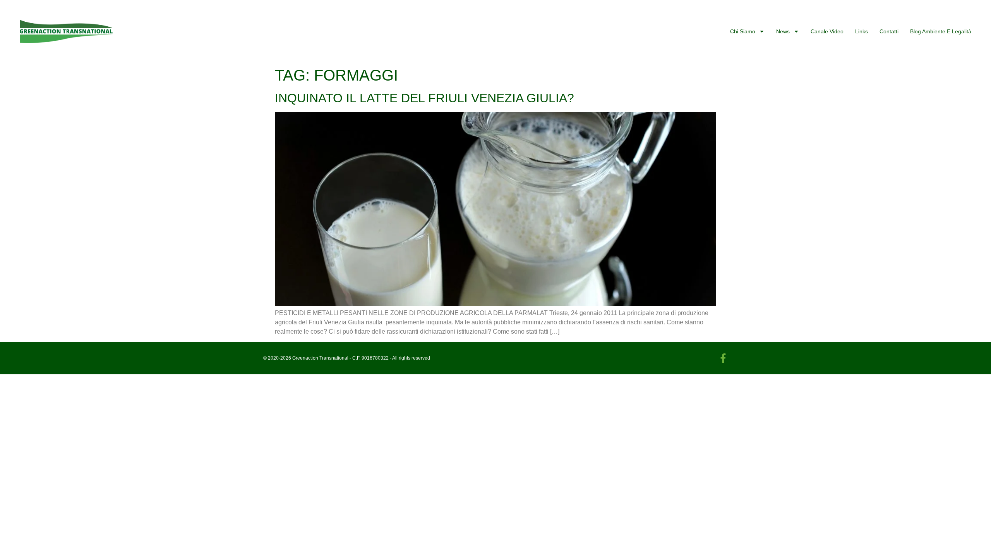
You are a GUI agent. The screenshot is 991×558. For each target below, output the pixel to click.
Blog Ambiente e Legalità (940, 31)
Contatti (889, 31)
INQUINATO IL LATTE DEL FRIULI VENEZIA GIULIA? (424, 98)
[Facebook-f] (723, 358)
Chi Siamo (742, 31)
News (783, 31)
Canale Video (827, 31)
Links (861, 31)
